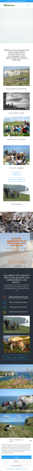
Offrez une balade (15, 357)
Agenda (16, 173)
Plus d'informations (16, 34)
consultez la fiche (16, 261)
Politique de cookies (10, 469)
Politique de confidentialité (21, 469)
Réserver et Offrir (16, 180)
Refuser (16, 461)
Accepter (16, 457)
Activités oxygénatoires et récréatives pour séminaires (16, 242)
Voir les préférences (16, 465)
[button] (30, 440)
